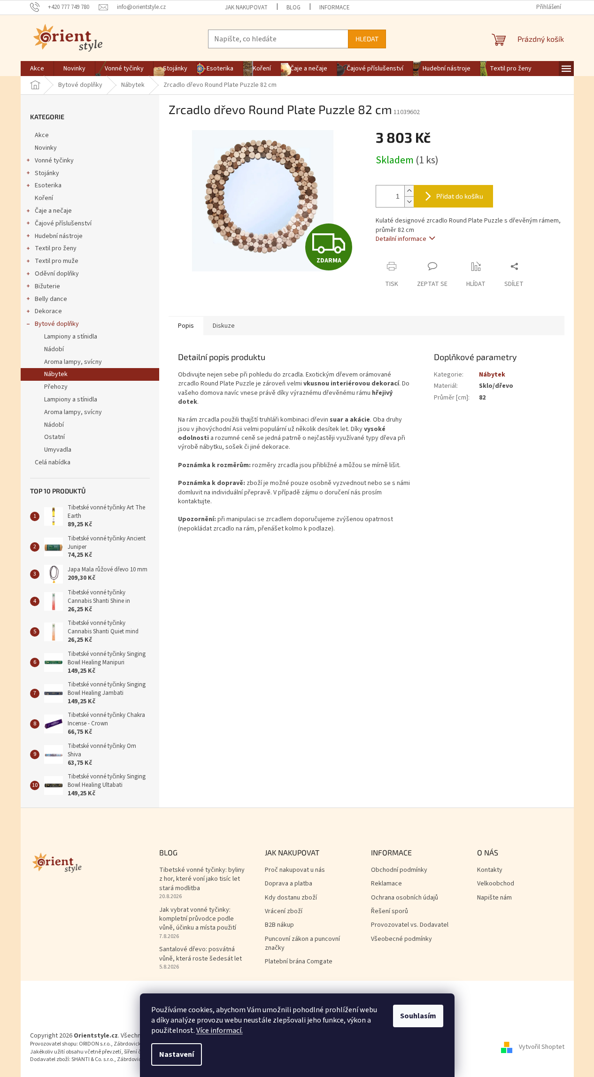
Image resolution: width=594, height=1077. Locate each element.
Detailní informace (401, 239)
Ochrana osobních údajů (404, 897)
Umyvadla (57, 449)
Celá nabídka (52, 462)
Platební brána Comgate (298, 961)
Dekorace (48, 311)
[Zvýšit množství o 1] (409, 190)
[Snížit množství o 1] (409, 201)
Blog (293, 7)
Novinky (46, 148)
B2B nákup (279, 925)
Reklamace (386, 883)
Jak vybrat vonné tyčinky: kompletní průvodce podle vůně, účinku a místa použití (197, 919)
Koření (44, 198)
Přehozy (56, 387)
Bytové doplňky (57, 324)
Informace (334, 7)
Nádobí (54, 349)
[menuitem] (37, 68)
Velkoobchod (495, 883)
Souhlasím (418, 1016)
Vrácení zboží (283, 911)
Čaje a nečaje (53, 210)
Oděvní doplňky (57, 273)
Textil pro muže (56, 261)
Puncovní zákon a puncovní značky (302, 944)
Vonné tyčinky (54, 160)
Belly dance (51, 299)
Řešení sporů (389, 911)
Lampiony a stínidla (70, 336)
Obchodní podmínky (399, 870)
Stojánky (47, 173)
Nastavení (176, 1054)
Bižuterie (47, 286)
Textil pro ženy (56, 248)
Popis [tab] (186, 326)
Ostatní (54, 437)
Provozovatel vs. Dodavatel (409, 925)
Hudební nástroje (59, 236)
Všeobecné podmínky (401, 939)
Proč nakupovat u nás (295, 870)
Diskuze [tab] (224, 326)
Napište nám (494, 897)
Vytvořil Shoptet (541, 1047)
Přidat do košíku (459, 196)
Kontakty (489, 870)
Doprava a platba (288, 883)
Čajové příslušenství (63, 223)
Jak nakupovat (246, 7)
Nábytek (56, 374)
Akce (42, 135)
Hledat (366, 39)
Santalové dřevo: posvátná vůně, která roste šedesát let (200, 954)
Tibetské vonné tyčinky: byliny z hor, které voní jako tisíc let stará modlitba (202, 879)
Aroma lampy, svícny (73, 362)
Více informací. (219, 1030)
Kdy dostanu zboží (291, 897)
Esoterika (48, 185)
